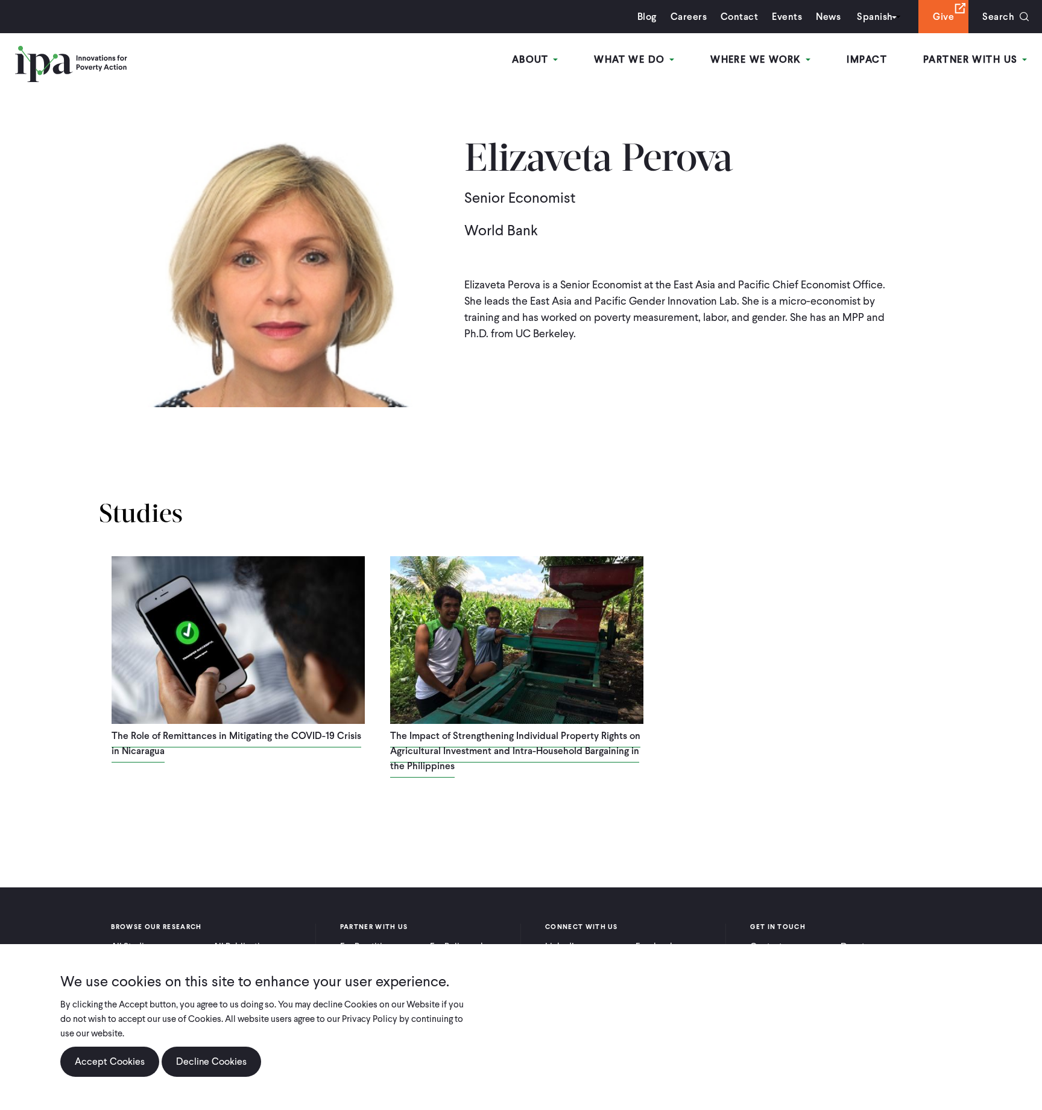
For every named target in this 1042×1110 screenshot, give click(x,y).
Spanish (874, 16)
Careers (689, 16)
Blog (647, 16)
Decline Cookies (211, 1061)
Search (998, 16)
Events (787, 16)
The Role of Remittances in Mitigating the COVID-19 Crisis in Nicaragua (236, 743)
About (532, 59)
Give (943, 16)
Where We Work (757, 59)
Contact (739, 16)
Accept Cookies (110, 1061)
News (828, 16)
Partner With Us (972, 59)
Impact (867, 59)
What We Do (631, 59)
